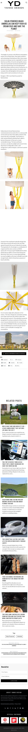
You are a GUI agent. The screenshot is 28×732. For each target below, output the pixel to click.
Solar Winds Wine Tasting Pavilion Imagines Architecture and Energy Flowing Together (12, 501)
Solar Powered (10, 636)
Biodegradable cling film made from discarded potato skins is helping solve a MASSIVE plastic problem (14, 653)
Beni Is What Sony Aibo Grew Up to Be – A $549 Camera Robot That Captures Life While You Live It (13, 428)
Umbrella (19, 636)
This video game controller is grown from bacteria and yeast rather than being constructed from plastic (13, 616)
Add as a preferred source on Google (15, 353)
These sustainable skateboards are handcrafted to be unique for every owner (13, 579)
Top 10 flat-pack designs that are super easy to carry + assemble (14, 644)
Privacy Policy (18, 703)
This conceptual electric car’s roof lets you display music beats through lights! (13, 541)
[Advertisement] (14, 15)
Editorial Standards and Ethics (7, 703)
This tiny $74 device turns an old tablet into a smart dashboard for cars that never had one (13, 464)
